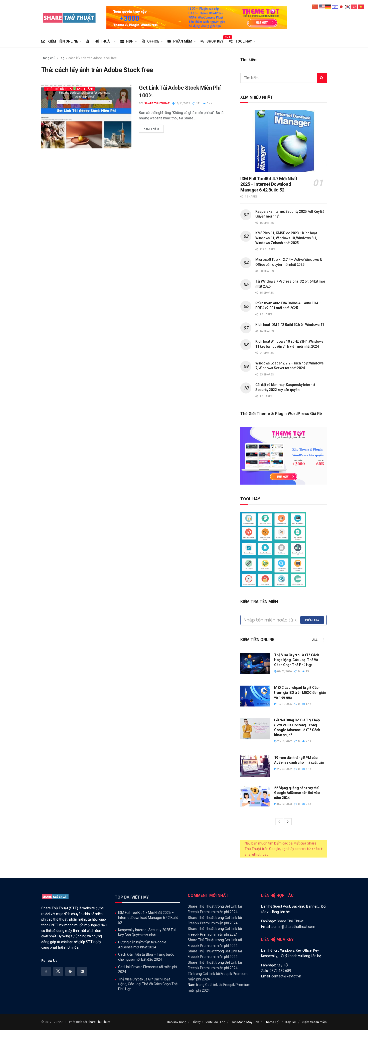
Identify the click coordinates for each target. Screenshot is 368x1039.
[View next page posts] (288, 821)
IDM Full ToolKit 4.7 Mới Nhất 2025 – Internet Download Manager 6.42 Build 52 (268, 184)
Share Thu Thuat (99, 1022)
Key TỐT (283, 965)
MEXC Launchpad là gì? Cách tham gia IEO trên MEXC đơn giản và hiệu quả (300, 692)
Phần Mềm (182, 41)
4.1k (308, 769)
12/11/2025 (284, 704)
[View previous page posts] (279, 821)
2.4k (308, 804)
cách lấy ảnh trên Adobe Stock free (92, 58)
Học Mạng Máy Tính (245, 1022)
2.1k (308, 741)
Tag (61, 58)
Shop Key (215, 40)
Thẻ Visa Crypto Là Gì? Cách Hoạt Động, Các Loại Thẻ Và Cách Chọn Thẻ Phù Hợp (296, 660)
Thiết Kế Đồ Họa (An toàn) (69, 89)
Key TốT (291, 1022)
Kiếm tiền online (63, 41)
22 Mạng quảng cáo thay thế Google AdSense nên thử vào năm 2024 (297, 793)
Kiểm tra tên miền (314, 1022)
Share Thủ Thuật (156, 103)
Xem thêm (154, 128)
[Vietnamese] (361, 7)
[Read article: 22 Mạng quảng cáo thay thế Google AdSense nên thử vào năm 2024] (255, 796)
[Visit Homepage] (69, 17)
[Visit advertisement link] (196, 17)
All (314, 640)
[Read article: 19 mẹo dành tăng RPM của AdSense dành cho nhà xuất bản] (255, 766)
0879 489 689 (280, 971)
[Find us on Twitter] (58, 971)
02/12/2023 (284, 804)
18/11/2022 (182, 103)
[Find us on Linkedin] (82, 971)
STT (64, 1022)
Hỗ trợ (196, 1022)
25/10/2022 (284, 741)
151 (198, 103)
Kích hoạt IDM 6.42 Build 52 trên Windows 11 (289, 325)
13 (307, 671)
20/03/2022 (284, 769)
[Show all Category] (323, 639)
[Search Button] (322, 78)
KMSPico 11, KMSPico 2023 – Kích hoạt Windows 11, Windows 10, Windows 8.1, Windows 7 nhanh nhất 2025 (286, 238)
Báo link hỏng (177, 1022)
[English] (322, 7)
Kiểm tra (312, 620)
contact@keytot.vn (286, 976)
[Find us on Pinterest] (70, 971)
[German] (328, 7)
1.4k (308, 704)
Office (153, 41)
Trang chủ (48, 58)
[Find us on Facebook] (46, 971)
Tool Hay (243, 41)
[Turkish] (354, 7)
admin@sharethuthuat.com (293, 927)
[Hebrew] (335, 7)
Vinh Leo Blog (216, 1022)
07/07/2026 (284, 671)
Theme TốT (272, 1022)
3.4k (209, 103)
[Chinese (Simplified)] (315, 7)
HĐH (129, 41)
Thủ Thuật (102, 41)
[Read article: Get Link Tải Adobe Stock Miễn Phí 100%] (86, 116)
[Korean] (348, 7)
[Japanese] (341, 7)
